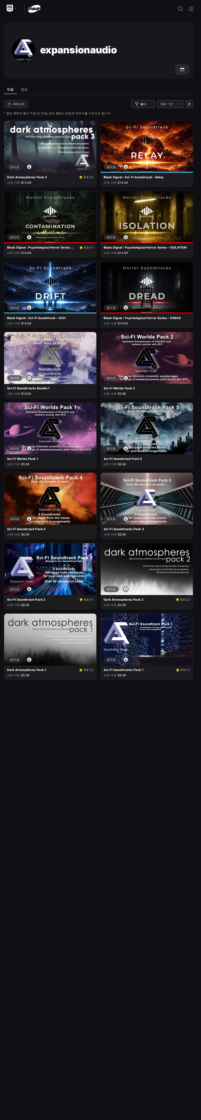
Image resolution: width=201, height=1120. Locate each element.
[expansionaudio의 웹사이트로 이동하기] (182, 69)
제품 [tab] (10, 89)
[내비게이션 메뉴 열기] (191, 9)
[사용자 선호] (189, 104)
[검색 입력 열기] (180, 9)
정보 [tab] (24, 89)
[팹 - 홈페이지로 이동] (34, 8)
